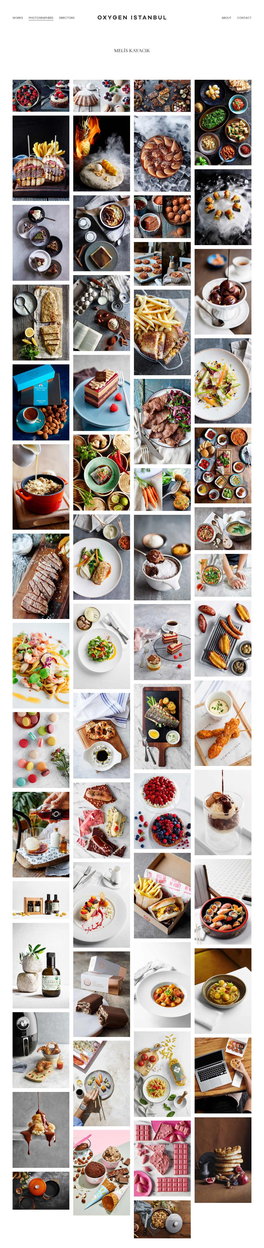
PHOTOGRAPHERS (41, 18)
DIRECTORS (67, 18)
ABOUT (226, 18)
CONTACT (244, 18)
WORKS (18, 18)
